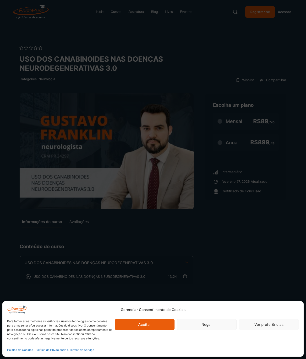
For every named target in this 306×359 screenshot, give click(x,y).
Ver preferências (269, 324)
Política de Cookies (20, 350)
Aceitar (144, 324)
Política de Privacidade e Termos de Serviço (64, 350)
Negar (207, 324)
